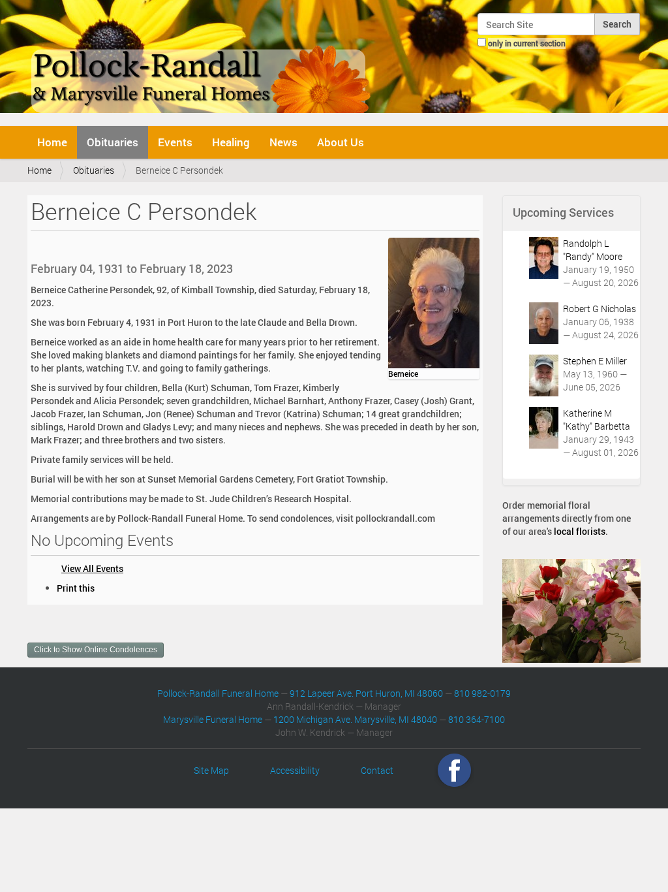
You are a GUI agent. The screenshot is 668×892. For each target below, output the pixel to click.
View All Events (92, 568)
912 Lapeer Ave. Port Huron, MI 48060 (366, 693)
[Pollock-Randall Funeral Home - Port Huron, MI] (201, 61)
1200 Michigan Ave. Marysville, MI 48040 (355, 719)
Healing (231, 142)
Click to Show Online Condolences (95, 649)
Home (52, 142)
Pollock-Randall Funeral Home (218, 693)
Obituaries (112, 142)
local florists (579, 531)
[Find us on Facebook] (454, 770)
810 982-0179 (482, 693)
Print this (76, 588)
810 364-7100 (476, 719)
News (283, 142)
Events (175, 142)
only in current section (527, 43)
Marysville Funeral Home (212, 719)
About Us (340, 142)
